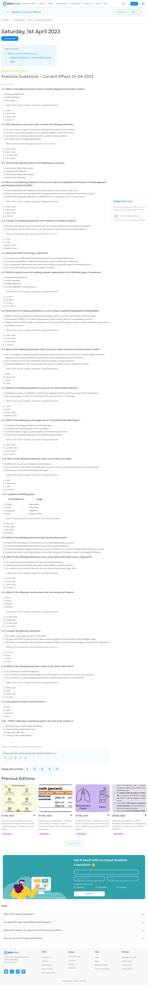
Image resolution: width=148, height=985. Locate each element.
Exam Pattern (47, 965)
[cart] (143, 4)
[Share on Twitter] (57, 769)
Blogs (97, 961)
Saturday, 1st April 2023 (43, 20)
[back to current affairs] (20, 12)
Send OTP (89, 894)
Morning (80, 887)
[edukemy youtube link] (6, 971)
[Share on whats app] (34, 769)
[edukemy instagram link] (18, 971)
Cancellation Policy (129, 957)
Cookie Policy (127, 965)
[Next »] (134, 12)
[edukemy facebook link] (12, 971)
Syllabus (45, 961)
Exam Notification (49, 973)
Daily (30, 20)
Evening (123, 887)
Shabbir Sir (72, 968)
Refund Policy (127, 961)
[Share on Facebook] (49, 769)
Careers (71, 964)
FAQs (97, 957)
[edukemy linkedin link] (23, 971)
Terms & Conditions (137, 220)
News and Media (101, 965)
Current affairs (19, 20)
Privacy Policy (127, 969)
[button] (123, 3)
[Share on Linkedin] (42, 769)
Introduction (46, 957)
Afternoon (102, 887)
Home (7, 20)
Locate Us (72, 960)
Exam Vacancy (47, 969)
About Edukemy (74, 956)
